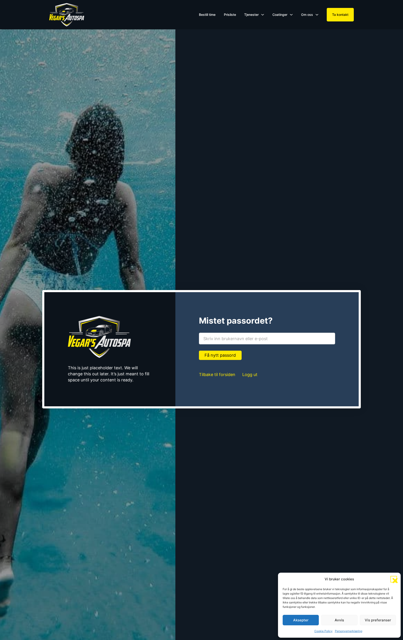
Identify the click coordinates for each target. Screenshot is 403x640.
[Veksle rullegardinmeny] (262, 14)
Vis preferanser (378, 620)
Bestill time (207, 15)
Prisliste (230, 15)
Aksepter (301, 620)
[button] (393, 579)
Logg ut (249, 374)
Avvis (339, 620)
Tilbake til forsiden (217, 374)
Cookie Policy (323, 631)
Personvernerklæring (348, 631)
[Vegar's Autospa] (66, 14)
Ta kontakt (340, 15)
